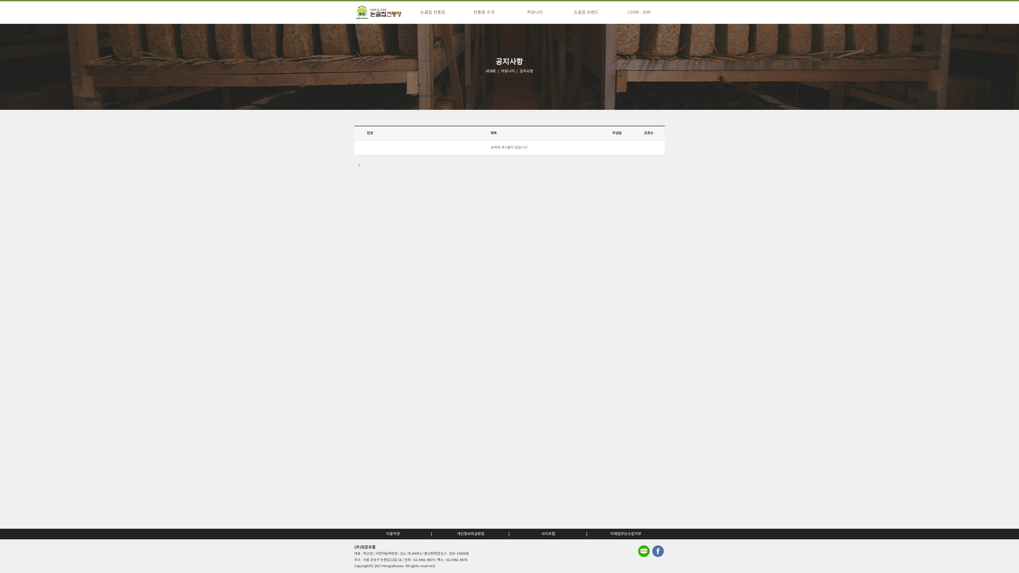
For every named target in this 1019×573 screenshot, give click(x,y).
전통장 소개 (483, 12)
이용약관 (393, 534)
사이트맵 (548, 534)
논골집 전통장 (432, 12)
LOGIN (633, 12)
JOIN (646, 12)
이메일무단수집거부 (625, 534)
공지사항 (526, 71)
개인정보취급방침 (471, 534)
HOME (491, 71)
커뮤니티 (535, 12)
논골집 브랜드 (586, 12)
